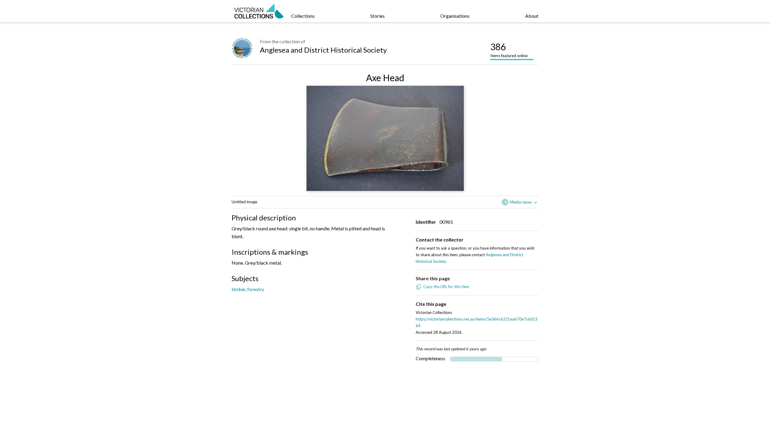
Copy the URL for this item (446, 286)
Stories (377, 16)
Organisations (455, 16)
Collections (303, 16)
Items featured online (509, 49)
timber (238, 289)
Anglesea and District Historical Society (323, 49)
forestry (255, 289)
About (531, 16)
